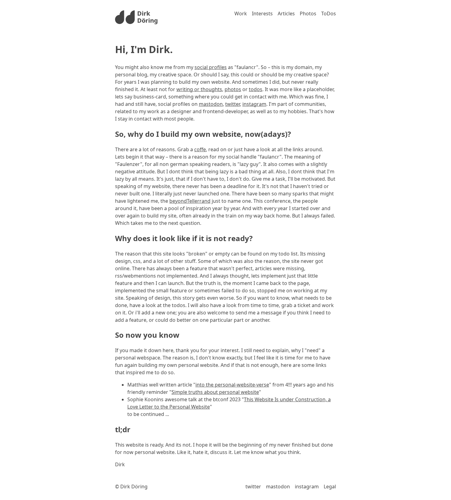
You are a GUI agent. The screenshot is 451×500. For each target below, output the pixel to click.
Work (240, 13)
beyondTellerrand (189, 201)
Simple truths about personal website (215, 392)
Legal (330, 486)
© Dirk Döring (131, 486)
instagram (254, 104)
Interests (262, 13)
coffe (200, 149)
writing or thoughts (199, 89)
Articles (286, 13)
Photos (308, 13)
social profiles (211, 67)
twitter (232, 104)
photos (233, 89)
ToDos (328, 13)
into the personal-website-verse (232, 384)
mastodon (211, 104)
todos (255, 89)
